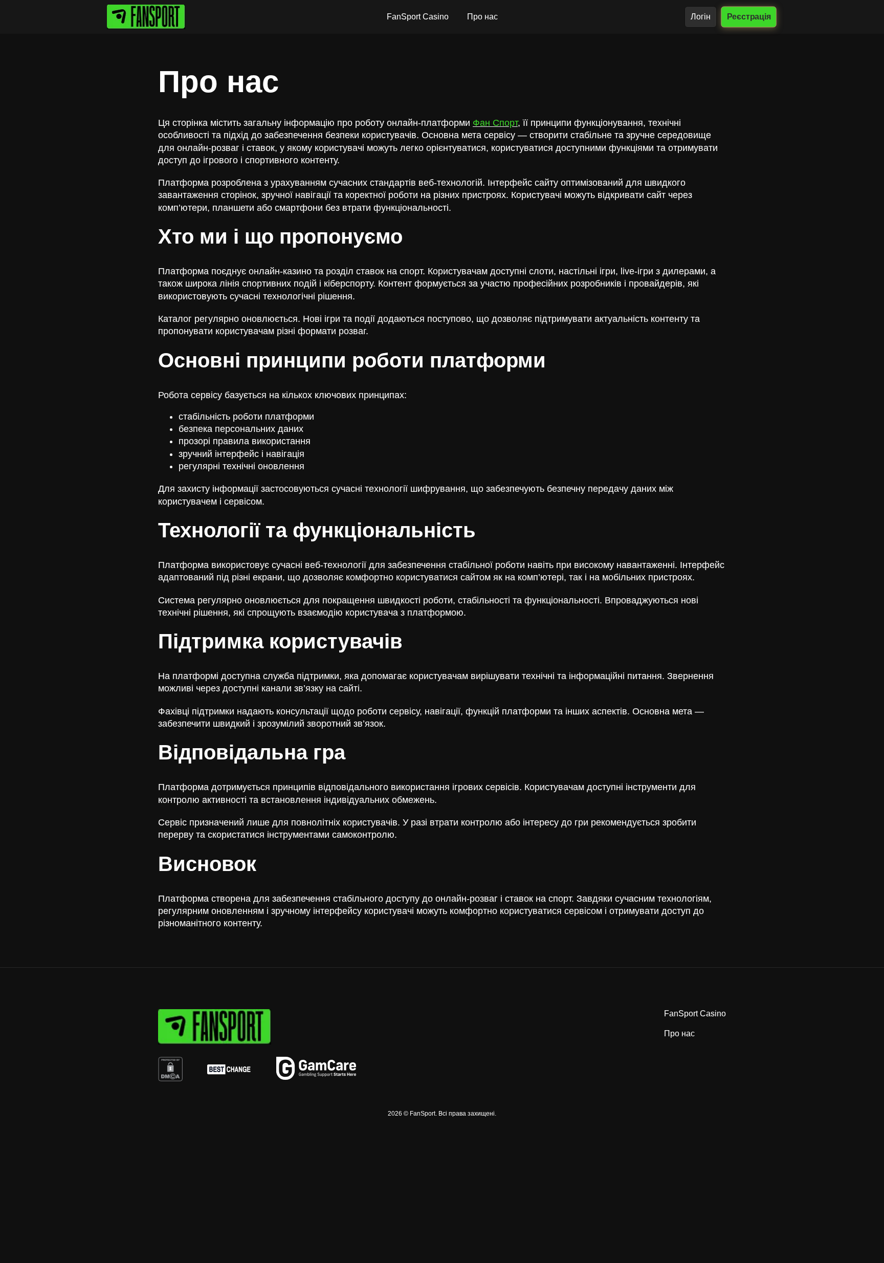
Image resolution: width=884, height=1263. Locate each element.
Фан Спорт (495, 123)
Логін (701, 16)
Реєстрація (748, 16)
